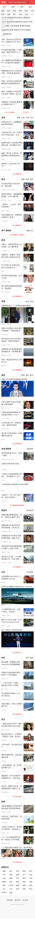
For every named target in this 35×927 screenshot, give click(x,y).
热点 (30, 7)
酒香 (24, 889)
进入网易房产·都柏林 (17, 235)
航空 (30, 889)
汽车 (32, 11)
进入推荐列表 (17, 862)
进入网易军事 (17, 370)
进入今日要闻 (9, 112)
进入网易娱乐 (17, 225)
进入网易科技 (17, 714)
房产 (14, 14)
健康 (17, 885)
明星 (31, 179)
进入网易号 (17, 567)
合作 (18, 900)
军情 (31, 301)
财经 (20, 11)
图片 (26, 11)
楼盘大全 (29, 230)
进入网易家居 (17, 296)
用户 (32, 2)
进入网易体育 (17, 174)
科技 (20, 14)
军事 (2, 14)
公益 (26, 14)
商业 (31, 375)
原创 (22, 7)
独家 (24, 885)
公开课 (11, 885)
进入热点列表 (17, 796)
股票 (23, 375)
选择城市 (29, 449)
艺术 (10, 889)
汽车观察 (29, 572)
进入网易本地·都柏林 (17, 505)
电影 (27, 179)
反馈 (10, 900)
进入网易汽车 (17, 652)
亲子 (4, 889)
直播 (8, 14)
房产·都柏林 (6, 230)
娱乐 (8, 11)
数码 (24, 878)
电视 (23, 179)
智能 (31, 657)
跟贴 (24, 882)
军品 (27, 301)
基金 (27, 375)
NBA (23, 117)
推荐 (13, 7)
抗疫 (10, 892)
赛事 (18, 117)
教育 (4, 885)
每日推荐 (29, 510)
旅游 (30, 885)
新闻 (2, 11)
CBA (31, 117)
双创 (17, 889)
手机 (17, 878)
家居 (3, 240)
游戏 (30, 882)
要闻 (4, 7)
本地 (30, 878)
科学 (27, 657)
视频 (10, 878)
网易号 (4, 510)
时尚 (10, 882)
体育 (14, 11)
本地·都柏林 (6, 448)
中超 (27, 117)
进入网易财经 (17, 444)
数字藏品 (4, 892)
